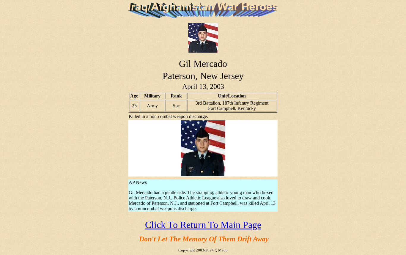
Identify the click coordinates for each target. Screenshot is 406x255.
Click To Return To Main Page (203, 224)
